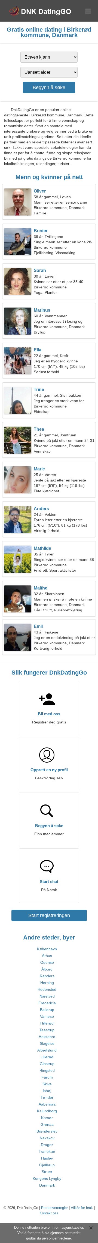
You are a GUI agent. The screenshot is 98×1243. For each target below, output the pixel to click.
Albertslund (47, 1050)
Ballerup (47, 1010)
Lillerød (47, 1057)
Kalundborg (47, 1111)
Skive (47, 1084)
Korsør (47, 1118)
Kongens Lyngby (47, 1178)
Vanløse (47, 1016)
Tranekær (47, 1151)
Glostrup (47, 1064)
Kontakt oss (49, 1213)
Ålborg (47, 969)
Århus (47, 956)
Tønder (47, 1097)
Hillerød (47, 1023)
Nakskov (47, 1138)
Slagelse (47, 1043)
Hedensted (47, 989)
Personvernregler (54, 1208)
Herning (47, 983)
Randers (47, 976)
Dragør (47, 1145)
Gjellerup (47, 1165)
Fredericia (47, 1003)
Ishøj (47, 1091)
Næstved (47, 996)
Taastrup (46, 1030)
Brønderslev (46, 1131)
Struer (47, 1172)
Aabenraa (47, 1104)
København (47, 949)
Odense (47, 962)
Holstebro (47, 1037)
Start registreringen (49, 915)
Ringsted (47, 1070)
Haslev (47, 1158)
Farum (47, 1077)
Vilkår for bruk (82, 1208)
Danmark (47, 1185)
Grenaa (47, 1124)
